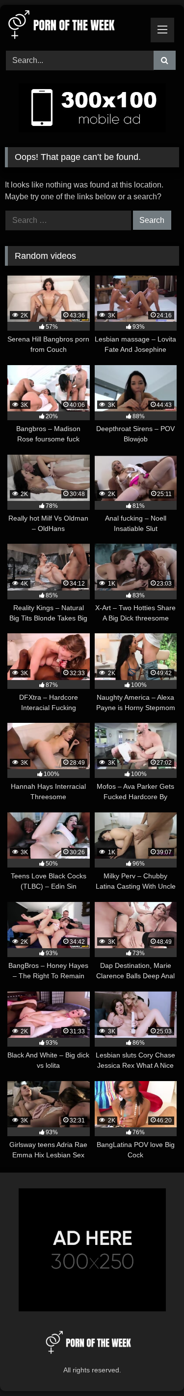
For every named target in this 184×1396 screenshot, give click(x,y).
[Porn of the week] (75, 26)
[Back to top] (153, 1366)
